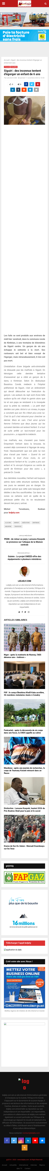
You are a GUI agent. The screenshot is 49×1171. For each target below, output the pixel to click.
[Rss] (24, 1147)
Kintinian (36, 522)
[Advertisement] (24, 231)
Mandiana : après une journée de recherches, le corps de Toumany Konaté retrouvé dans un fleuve (24, 770)
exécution (25, 522)
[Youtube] (35, 1140)
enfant (16, 522)
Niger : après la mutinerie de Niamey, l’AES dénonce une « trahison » (22, 656)
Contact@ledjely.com (31, 1133)
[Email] (42, 1140)
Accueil (6, 60)
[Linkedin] (28, 1140)
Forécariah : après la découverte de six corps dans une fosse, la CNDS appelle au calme (23, 731)
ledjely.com (14, 512)
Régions (42, 1165)
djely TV (19, 1168)
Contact (27, 1168)
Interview (34, 1165)
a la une (8, 522)
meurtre (8, 526)
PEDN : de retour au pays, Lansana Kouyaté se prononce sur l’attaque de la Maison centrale (24, 542)
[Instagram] (21, 1140)
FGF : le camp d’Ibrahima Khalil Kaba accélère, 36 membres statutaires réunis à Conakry (24, 693)
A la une (7, 67)
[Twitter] (14, 1140)
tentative (18, 526)
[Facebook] (7, 1140)
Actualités (14, 67)
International (23, 1165)
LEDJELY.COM (12, 78)
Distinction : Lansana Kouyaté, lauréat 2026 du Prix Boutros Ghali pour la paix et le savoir (24, 809)
